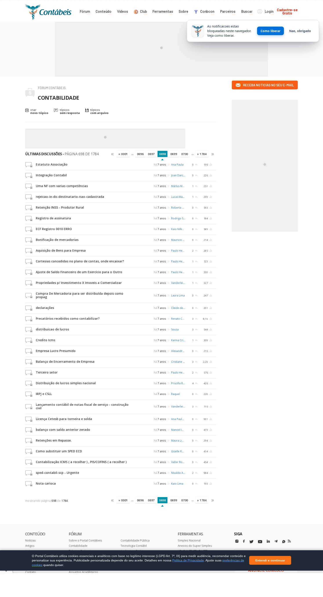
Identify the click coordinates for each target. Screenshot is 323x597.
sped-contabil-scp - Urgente (57, 473)
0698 (162, 154)
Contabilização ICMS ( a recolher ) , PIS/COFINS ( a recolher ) (81, 462)
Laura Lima (178, 295)
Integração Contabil (51, 175)
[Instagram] (237, 541)
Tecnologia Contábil (134, 546)
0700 (184, 154)
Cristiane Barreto (178, 362)
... (132, 154)
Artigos (29, 546)
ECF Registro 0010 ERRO (54, 229)
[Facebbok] (244, 541)
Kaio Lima (177, 483)
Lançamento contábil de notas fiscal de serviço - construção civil (82, 406)
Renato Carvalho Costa (178, 319)
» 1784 (202, 154)
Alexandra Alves (178, 351)
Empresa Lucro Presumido (56, 351)
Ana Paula (177, 164)
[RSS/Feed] (289, 541)
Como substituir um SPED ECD (59, 451)
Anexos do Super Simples (195, 546)
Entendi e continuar (270, 560)
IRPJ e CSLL (44, 394)
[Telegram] (276, 542)
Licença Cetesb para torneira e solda (64, 419)
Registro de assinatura (53, 218)
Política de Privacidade (188, 560)
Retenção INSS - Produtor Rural (60, 207)
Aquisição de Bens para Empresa (61, 250)
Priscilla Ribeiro (178, 383)
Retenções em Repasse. (54, 440)
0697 (151, 154)
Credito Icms (45, 340)
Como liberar (270, 31)
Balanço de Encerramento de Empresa (65, 361)
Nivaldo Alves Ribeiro (178, 473)
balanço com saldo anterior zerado (63, 429)
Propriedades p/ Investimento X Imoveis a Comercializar (79, 283)
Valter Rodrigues (178, 462)
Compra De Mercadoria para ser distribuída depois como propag (79, 295)
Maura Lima (178, 440)
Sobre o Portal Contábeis (85, 540)
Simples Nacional (189, 540)
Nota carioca (46, 483)
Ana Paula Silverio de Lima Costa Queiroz (178, 419)
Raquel (175, 394)
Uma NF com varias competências (62, 186)
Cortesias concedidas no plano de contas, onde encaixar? (80, 261)
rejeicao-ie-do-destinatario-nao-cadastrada (70, 197)
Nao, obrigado (300, 31)
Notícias (30, 540)
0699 (173, 154)
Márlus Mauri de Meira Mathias (178, 186)
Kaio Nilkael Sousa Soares (178, 229)
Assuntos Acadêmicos (83, 572)
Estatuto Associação (51, 164)
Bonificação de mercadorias (57, 240)
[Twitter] (251, 542)
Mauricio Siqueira (178, 240)
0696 (140, 154)
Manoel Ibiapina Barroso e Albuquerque (178, 430)
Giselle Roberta (178, 451)
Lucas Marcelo (178, 197)
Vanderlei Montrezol (178, 283)
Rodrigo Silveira (178, 218)
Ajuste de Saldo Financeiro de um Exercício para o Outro (79, 272)
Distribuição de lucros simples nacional (66, 383)
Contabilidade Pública (135, 540)
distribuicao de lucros (52, 329)
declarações (45, 308)
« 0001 (123, 154)
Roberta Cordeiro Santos (178, 207)
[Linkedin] (268, 541)
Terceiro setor (47, 372)
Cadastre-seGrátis (287, 11)
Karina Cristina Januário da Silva (178, 340)
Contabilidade (78, 546)
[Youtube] (260, 542)
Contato (30, 572)
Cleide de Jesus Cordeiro (178, 308)
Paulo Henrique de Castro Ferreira (178, 251)
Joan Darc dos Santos (178, 175)
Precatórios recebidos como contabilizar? (68, 318)
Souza (175, 329)
